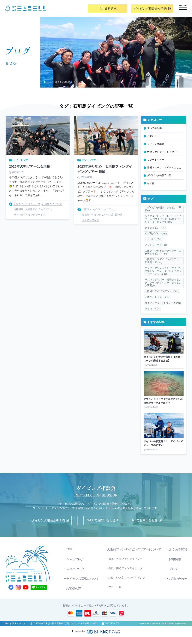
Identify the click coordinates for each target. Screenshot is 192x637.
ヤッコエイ (152, 308)
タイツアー (152, 302)
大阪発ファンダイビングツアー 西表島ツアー (163, 261)
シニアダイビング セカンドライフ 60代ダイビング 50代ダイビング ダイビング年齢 (163, 219)
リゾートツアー (155, 159)
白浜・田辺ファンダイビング (125, 568)
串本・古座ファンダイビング (125, 558)
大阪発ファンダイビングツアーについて (134, 549)
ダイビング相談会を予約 (150, 8)
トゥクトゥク (172, 302)
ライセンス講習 (155, 144)
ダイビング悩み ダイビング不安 (163, 209)
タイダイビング (154, 227)
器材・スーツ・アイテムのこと (164, 167)
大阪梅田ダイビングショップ (162, 291)
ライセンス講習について (82, 578)
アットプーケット (156, 244)
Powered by (78, 631)
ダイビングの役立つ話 (159, 175)
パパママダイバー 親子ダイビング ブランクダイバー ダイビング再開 (163, 282)
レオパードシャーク (157, 296)
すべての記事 (154, 128)
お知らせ (152, 136)
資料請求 (111, 8)
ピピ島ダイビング (156, 233)
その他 (150, 183)
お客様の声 (73, 588)
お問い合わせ (178, 578)
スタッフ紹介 (75, 569)
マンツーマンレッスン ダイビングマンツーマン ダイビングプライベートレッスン (163, 271)
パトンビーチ (153, 239)
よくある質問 (178, 549)
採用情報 (175, 559)
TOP (46, 81)
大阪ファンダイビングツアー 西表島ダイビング (163, 252)
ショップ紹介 (75, 559)
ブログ (56, 81)
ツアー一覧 (115, 587)
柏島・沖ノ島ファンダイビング (126, 577)
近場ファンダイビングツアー (163, 151)
